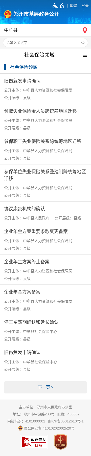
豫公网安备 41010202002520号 (49, 428)
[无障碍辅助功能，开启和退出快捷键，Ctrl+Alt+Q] (58, 6)
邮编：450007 (68, 414)
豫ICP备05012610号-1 (66, 421)
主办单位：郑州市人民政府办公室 (45, 407)
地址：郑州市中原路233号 (33, 414)
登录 (85, 6)
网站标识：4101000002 (26, 421)
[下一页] (45, 387)
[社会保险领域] (45, 55)
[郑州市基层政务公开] (45, 12)
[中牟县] (45, 30)
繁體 (73, 6)
